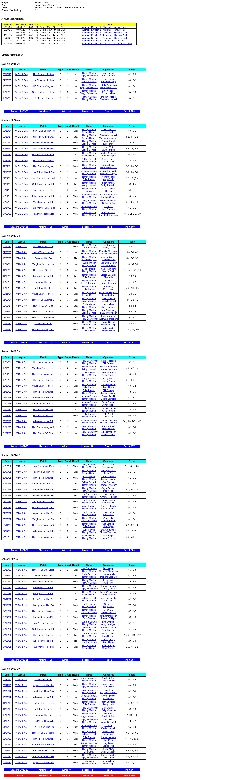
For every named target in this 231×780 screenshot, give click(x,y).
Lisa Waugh (108, 600)
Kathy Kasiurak (89, 81)
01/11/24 (7, 294)
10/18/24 (7, 154)
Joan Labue (108, 698)
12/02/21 (7, 489)
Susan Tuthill (108, 396)
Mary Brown (108, 743)
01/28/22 (7, 507)
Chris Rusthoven (108, 194)
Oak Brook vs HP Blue (43, 92)
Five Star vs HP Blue (43, 74)
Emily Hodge (108, 91)
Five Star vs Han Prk (43, 160)
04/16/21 (7, 635)
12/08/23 (7, 282)
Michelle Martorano (108, 251)
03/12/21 (7, 623)
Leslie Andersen (108, 129)
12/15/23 (7, 288)
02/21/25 (7, 196)
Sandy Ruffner (108, 678)
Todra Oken (108, 514)
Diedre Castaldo (108, 274)
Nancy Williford (108, 470)
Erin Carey (89, 752)
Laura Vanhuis (108, 150)
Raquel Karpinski (89, 506)
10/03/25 (7, 86)
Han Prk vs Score (43, 323)
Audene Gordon (89, 171)
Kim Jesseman (108, 508)
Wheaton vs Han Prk (43, 421)
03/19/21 (7, 629)
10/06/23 (7, 258)
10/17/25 (7, 98)
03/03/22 (7, 519)
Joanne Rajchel (89, 132)
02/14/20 (7, 744)
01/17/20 (7, 727)
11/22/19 (7, 709)
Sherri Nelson (108, 387)
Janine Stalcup (108, 265)
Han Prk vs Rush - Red (43, 178)
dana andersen (108, 307)
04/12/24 (7, 329)
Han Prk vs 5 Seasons (43, 317)
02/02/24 (7, 305)
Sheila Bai (109, 277)
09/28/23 (7, 252)
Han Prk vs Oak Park (43, 466)
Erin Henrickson (108, 612)
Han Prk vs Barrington (43, 709)
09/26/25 (7, 80)
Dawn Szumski (108, 530)
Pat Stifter (109, 280)
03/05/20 (7, 756)
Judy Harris (108, 642)
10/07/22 (7, 362)
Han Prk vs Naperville (43, 142)
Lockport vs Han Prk (43, 276)
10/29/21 (7, 483)
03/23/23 (7, 421)
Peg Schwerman (89, 283)
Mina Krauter (108, 648)
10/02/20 (7, 581)
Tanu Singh (108, 763)
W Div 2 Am (21, 246)
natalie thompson (108, 313)
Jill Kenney (108, 245)
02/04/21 (7, 593)
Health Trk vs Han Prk (43, 252)
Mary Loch (108, 704)
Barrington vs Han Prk (43, 605)
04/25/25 (7, 214)
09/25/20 (7, 575)
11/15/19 (7, 703)
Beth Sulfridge (108, 702)
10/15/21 (7, 478)
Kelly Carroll (108, 757)
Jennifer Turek (108, 384)
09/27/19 (7, 685)
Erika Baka (108, 494)
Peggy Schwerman (89, 75)
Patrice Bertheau (108, 366)
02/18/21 (7, 605)
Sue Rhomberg (108, 269)
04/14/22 (7, 531)
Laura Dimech (108, 73)
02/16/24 (7, 311)
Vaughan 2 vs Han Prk (43, 264)
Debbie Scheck (89, 144)
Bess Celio (108, 464)
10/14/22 (7, 368)
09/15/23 (7, 246)
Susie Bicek (108, 684)
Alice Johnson (108, 752)
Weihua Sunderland (108, 319)
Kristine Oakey (108, 81)
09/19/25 (7, 74)
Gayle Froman (108, 488)
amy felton (108, 304)
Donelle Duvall (109, 301)
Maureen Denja (108, 324)
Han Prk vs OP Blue (43, 270)
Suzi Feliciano (108, 159)
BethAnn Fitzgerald (108, 292)
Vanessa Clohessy (108, 138)
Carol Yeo (108, 206)
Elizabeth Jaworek (108, 99)
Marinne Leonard (108, 577)
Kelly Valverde (108, 710)
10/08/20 (7, 587)
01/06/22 (7, 501)
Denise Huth (108, 746)
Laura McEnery (108, 372)
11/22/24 (7, 166)
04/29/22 (7, 537)
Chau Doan (108, 289)
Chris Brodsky (89, 574)
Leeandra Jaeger (108, 173)
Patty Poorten (108, 328)
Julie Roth (108, 583)
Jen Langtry (108, 568)
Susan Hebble (108, 93)
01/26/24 (7, 300)
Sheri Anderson (108, 209)
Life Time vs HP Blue (43, 80)
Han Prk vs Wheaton (43, 246)
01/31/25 (7, 184)
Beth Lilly (108, 286)
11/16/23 (7, 276)
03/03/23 (7, 409)
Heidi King (108, 690)
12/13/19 (7, 715)
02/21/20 (7, 750)
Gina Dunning (108, 630)
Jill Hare (108, 191)
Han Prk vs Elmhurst (43, 136)
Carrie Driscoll (109, 259)
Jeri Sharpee (108, 708)
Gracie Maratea (108, 594)
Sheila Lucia (108, 165)
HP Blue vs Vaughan (43, 86)
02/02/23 (7, 403)
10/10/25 (7, 92)
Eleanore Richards (108, 420)
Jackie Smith (108, 381)
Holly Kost (108, 378)
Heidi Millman (108, 761)
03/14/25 (7, 208)
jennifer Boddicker (108, 153)
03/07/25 (7, 202)
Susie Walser (89, 263)
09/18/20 (7, 569)
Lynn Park (108, 132)
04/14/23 (7, 427)
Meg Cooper (108, 731)
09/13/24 (7, 131)
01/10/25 (7, 172)
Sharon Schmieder (108, 171)
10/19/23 (7, 264)
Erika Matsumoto (89, 253)
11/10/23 (7, 270)
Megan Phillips (108, 97)
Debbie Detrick (89, 269)
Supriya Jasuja (108, 627)
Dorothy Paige (109, 247)
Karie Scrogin (108, 645)
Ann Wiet (108, 147)
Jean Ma (108, 610)
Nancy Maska (89, 73)
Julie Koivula (108, 298)
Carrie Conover (108, 476)
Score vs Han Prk (43, 258)
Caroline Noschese (108, 253)
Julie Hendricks (108, 432)
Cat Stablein (108, 482)
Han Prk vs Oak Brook (43, 154)
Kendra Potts (108, 177)
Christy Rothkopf (108, 497)
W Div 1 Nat (21, 569)
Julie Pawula (89, 179)
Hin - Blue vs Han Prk (43, 727)
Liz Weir (108, 725)
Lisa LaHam (108, 686)
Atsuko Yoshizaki (89, 743)
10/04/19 (7, 691)
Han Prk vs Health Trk (43, 172)
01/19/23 (7, 397)
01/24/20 (7, 733)
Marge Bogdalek (108, 722)
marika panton (108, 434)
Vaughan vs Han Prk (43, 202)
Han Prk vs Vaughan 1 (43, 300)
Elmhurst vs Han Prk (43, 617)
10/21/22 (7, 374)
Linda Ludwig (108, 295)
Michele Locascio (108, 87)
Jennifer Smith (108, 598)
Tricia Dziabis (108, 633)
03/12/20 (7, 762)
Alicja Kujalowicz (108, 692)
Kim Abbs (108, 713)
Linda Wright (108, 621)
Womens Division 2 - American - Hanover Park (105, 32)
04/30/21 (7, 647)
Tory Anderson (108, 408)
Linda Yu (108, 473)
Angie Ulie (108, 518)
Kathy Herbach (108, 361)
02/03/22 (7, 513)
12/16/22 (7, 386)
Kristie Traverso (108, 283)
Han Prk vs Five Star (43, 190)
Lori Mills (108, 740)
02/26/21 (7, 611)
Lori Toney (108, 144)
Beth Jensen (108, 183)
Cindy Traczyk (108, 728)
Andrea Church (108, 506)
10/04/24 (7, 142)
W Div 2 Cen (21, 74)
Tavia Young (108, 161)
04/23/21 (7, 641)
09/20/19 (7, 679)
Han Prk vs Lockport (43, 415)
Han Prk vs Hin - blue (43, 623)
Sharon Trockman (108, 393)
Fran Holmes (108, 636)
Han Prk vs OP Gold (43, 305)
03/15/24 (7, 323)
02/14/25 (7, 190)
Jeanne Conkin (108, 257)
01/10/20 (7, 721)
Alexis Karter (108, 75)
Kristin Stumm (108, 520)
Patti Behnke (89, 476)
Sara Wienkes (108, 467)
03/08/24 (7, 317)
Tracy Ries (108, 79)
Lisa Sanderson (89, 247)
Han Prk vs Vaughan (43, 166)
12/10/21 (7, 495)
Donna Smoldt (108, 141)
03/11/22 (7, 525)
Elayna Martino (108, 316)
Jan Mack (89, 191)
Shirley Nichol (108, 330)
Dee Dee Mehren (108, 263)
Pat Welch (108, 491)
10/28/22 (7, 380)
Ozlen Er (108, 604)
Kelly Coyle (108, 179)
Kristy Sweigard (108, 624)
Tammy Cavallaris (108, 369)
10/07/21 (7, 472)
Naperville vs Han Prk (43, 472)
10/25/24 (7, 160)
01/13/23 (7, 392)
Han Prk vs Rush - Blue (43, 208)
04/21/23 (7, 433)
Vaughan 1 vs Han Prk (43, 403)
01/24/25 (7, 178)
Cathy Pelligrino (108, 155)
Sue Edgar (108, 526)
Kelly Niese (108, 606)
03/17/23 (7, 415)
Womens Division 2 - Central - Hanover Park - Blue (107, 43)
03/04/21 (7, 617)
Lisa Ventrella (108, 574)
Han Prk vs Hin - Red (43, 750)
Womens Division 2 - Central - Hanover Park (103, 40)
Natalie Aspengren (108, 85)
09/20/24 (7, 136)
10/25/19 (7, 697)
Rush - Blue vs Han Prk (43, 131)
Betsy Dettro (108, 203)
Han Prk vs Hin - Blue (43, 691)
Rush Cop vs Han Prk (43, 599)
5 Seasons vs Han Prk (43, 196)
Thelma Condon (108, 755)
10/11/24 (7, 148)
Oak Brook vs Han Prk (43, 184)
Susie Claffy (108, 749)
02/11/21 (7, 599)
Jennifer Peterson (108, 616)
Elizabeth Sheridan (108, 215)
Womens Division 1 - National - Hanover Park (104, 27)
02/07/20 (7, 738)
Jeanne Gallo (108, 271)
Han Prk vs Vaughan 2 (43, 329)
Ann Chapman (108, 212)
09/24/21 (7, 466)
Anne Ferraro (108, 410)
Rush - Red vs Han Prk (43, 148)
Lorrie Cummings (108, 592)
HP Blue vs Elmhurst (43, 98)
